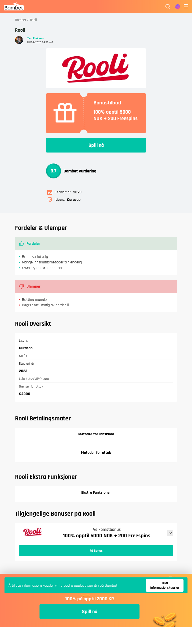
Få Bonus (96, 551)
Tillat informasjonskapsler (164, 585)
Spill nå (96, 145)
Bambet (20, 20)
